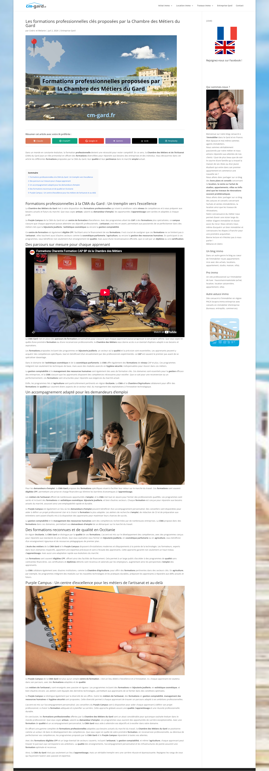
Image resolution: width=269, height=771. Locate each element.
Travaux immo (204, 6)
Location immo (183, 6)
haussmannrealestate (225, 280)
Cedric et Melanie (37, 30)
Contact (240, 6)
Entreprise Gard (224, 6)
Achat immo (164, 6)
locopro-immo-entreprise (223, 301)
